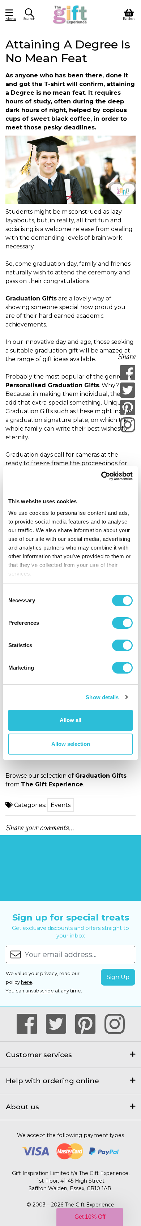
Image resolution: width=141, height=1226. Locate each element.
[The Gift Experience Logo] (70, 13)
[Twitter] (127, 390)
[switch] (122, 623)
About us (22, 1106)
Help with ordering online (52, 1080)
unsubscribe (39, 991)
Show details (102, 697)
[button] (29, 15)
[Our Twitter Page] (59, 1024)
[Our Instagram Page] (114, 1024)
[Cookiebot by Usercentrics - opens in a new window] (101, 476)
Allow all (70, 720)
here (26, 982)
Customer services (39, 1054)
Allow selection (70, 744)
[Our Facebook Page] (30, 1024)
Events (60, 805)
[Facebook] (127, 372)
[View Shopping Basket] (129, 13)
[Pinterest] (127, 407)
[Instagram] (127, 424)
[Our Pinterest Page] (88, 1024)
